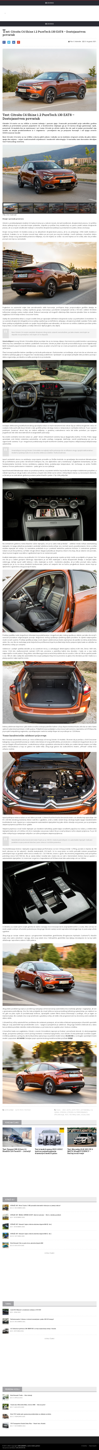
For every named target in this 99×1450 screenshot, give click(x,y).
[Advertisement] (51, 13)
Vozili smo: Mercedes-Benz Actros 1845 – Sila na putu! (28, 1405)
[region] (50, 179)
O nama (84, 1446)
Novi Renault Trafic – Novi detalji (21, 1395)
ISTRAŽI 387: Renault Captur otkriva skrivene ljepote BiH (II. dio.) (31, 1224)
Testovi (27, 1110)
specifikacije (59, 1115)
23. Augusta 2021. (90, 41)
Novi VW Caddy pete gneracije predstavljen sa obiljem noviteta (30, 1414)
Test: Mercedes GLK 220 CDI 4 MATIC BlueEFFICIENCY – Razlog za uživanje (80, 1151)
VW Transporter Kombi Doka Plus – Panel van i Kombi (27, 1423)
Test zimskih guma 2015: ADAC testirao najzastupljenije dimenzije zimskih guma (49, 1151)
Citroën (6, 123)
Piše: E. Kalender (75, 41)
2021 (64, 1110)
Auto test (19, 1110)
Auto (69, 1110)
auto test (76, 1110)
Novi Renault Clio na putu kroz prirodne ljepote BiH (26, 1243)
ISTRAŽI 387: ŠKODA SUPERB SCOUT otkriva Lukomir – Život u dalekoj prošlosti (35, 1215)
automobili (85, 1110)
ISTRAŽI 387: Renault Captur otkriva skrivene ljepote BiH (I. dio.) (31, 1234)
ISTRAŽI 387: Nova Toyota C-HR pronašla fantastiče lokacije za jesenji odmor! (35, 1205)
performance (82, 1112)
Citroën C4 (71, 1112)
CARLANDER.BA (20, 1448)
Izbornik (50, 3)
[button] (6, 174)
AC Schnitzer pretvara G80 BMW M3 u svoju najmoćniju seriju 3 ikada (33, 1328)
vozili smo (85, 1115)
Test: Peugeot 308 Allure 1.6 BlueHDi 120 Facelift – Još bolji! (17, 1150)
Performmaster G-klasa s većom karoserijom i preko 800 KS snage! (32, 1319)
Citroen (63, 1112)
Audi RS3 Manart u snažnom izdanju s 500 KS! (25, 1310)
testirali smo (74, 1115)
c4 (91, 1110)
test (67, 1115)
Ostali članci (49, 1253)
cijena (56, 1112)
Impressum (93, 1446)
